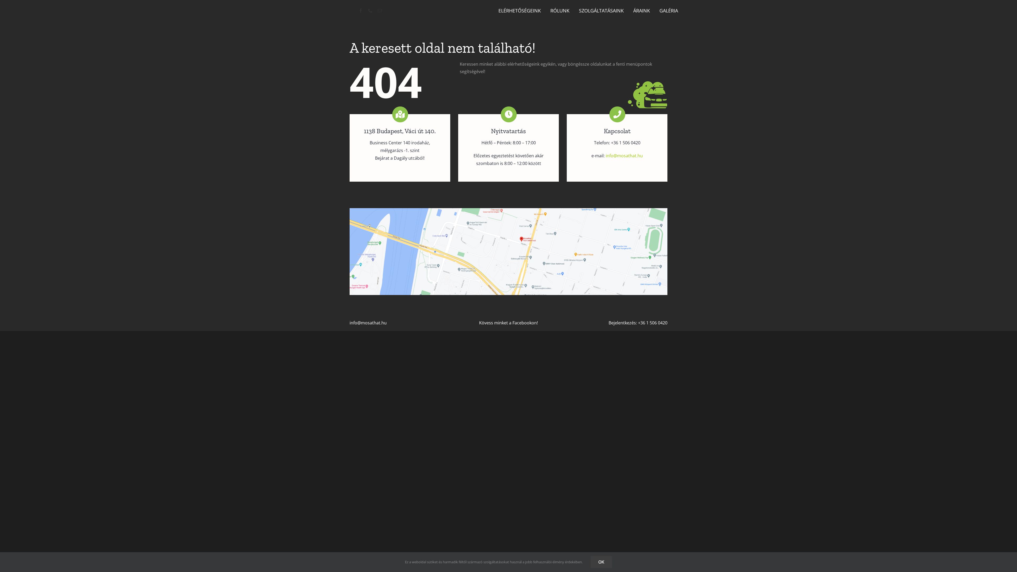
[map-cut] (508, 210)
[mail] (380, 10)
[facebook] (361, 10)
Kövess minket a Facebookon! (508, 323)
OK (601, 562)
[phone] (370, 10)
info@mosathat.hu (368, 323)
